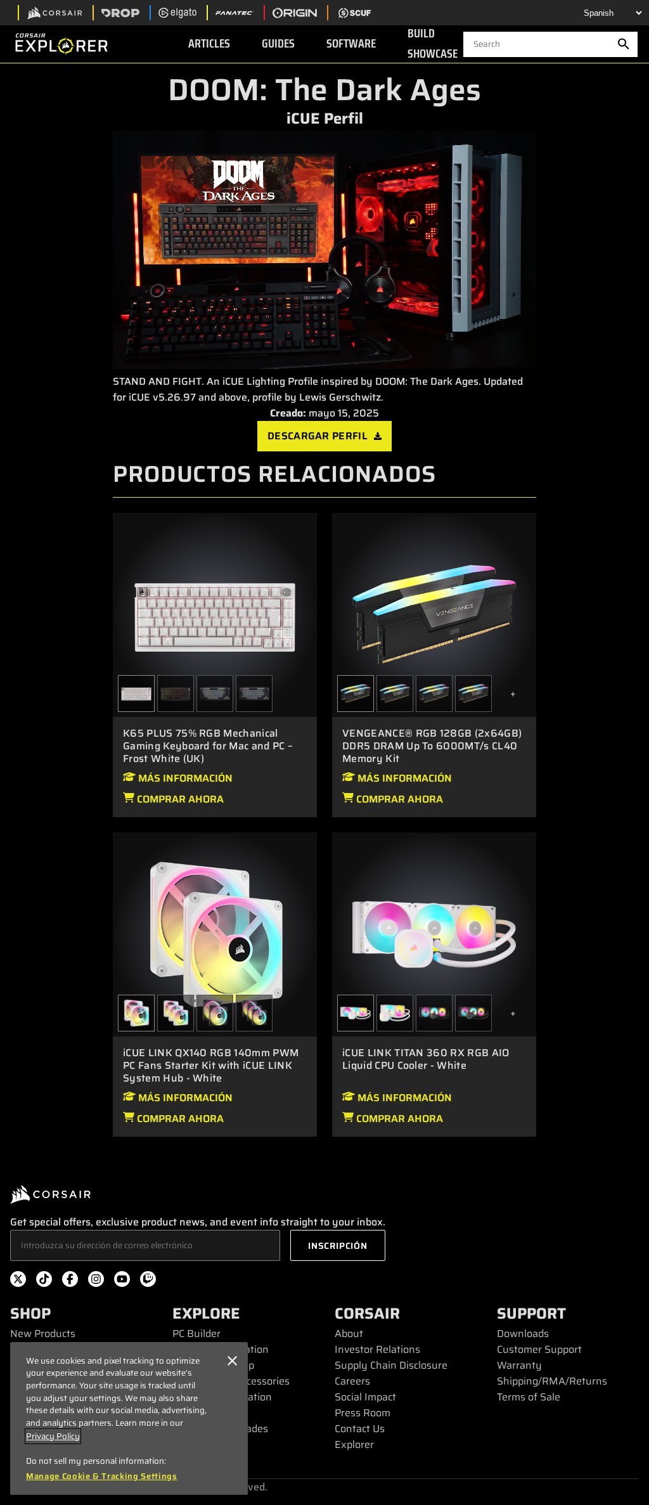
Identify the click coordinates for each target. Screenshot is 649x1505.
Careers (352, 1381)
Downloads (523, 1333)
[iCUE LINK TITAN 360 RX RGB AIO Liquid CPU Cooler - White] (434, 933)
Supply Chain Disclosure (391, 1365)
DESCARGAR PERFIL (317, 436)
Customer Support (539, 1349)
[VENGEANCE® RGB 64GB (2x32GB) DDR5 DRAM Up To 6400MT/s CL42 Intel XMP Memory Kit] (434, 693)
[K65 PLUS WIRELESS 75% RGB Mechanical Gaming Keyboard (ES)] (254, 693)
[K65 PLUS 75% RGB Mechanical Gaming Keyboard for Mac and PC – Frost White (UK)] (215, 614)
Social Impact (365, 1397)
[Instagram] (96, 1281)
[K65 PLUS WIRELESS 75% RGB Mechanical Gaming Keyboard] (214, 693)
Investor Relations (377, 1349)
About (349, 1333)
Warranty (519, 1365)
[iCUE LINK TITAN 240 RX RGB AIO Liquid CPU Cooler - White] (394, 1013)
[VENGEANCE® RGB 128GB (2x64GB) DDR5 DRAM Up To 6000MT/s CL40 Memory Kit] (434, 614)
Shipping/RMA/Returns (552, 1381)
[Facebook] (70, 1281)
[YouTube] (122, 1281)
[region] (129, 1418)
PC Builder (196, 1333)
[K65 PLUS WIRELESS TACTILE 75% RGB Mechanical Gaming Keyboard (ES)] (175, 693)
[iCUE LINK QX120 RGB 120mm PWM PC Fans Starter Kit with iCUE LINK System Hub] (254, 1013)
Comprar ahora (179, 799)
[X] (18, 1281)
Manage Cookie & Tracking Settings (101, 1476)
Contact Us (360, 1429)
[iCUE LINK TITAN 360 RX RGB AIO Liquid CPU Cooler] (473, 1013)
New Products (42, 1333)
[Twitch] (148, 1281)
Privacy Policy (53, 1436)
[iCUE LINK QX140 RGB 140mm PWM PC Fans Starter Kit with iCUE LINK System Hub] (214, 1013)
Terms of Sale (528, 1397)
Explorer (354, 1444)
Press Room (362, 1413)
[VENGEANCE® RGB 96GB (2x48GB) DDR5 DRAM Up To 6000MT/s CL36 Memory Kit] (473, 693)
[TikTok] (44, 1281)
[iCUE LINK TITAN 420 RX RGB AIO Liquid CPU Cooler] (434, 1013)
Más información (184, 778)
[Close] (232, 1361)
